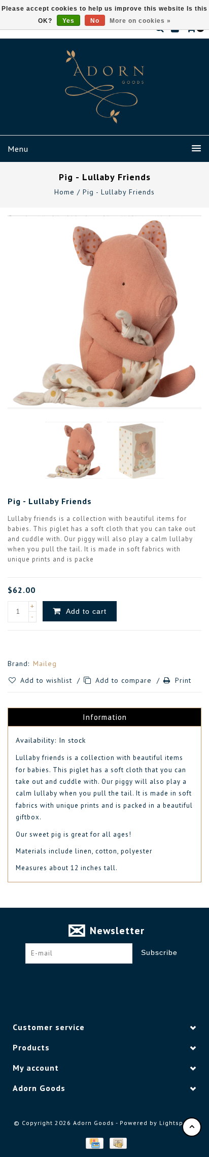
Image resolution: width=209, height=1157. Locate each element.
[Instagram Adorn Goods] (114, 979)
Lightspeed (177, 1123)
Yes (68, 20)
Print (183, 680)
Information (105, 717)
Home (64, 191)
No (94, 20)
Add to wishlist (47, 680)
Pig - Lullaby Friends (119, 191)
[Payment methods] (94, 1142)
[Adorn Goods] (104, 87)
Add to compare (124, 680)
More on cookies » (140, 20)
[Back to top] (191, 1127)
